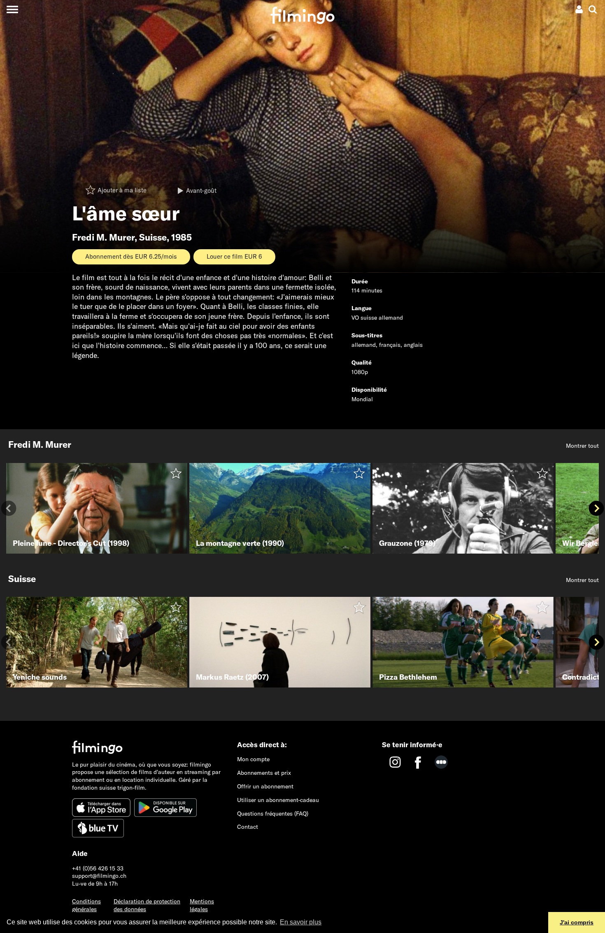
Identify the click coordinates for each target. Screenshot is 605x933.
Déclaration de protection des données (147, 905)
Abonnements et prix (264, 772)
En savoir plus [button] (300, 922)
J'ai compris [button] (576, 922)
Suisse (153, 237)
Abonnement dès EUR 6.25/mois (131, 256)
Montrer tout (582, 445)
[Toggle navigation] (12, 9)
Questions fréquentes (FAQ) (272, 813)
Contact (247, 826)
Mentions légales (202, 905)
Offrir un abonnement (265, 786)
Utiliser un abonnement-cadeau (278, 800)
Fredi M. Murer (103, 237)
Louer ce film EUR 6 (234, 256)
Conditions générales (86, 905)
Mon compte (253, 759)
